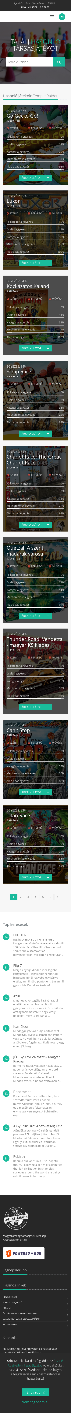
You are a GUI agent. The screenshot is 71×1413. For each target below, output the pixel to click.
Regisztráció (10, 1296)
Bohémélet (22, 1091)
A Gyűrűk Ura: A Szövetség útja (37, 1126)
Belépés (44, 7)
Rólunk (7, 1307)
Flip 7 (17, 965)
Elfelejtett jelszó (12, 1302)
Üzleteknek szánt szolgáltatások (21, 1318)
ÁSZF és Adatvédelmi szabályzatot (36, 1363)
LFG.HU (51, 3)
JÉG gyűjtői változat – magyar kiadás (36, 1059)
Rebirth (19, 1156)
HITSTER (19, 935)
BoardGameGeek (35, 3)
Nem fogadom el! (35, 1402)
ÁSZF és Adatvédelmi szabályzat (20, 1313)
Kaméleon (21, 1026)
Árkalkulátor (29, 7)
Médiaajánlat (10, 1324)
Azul (16, 996)
